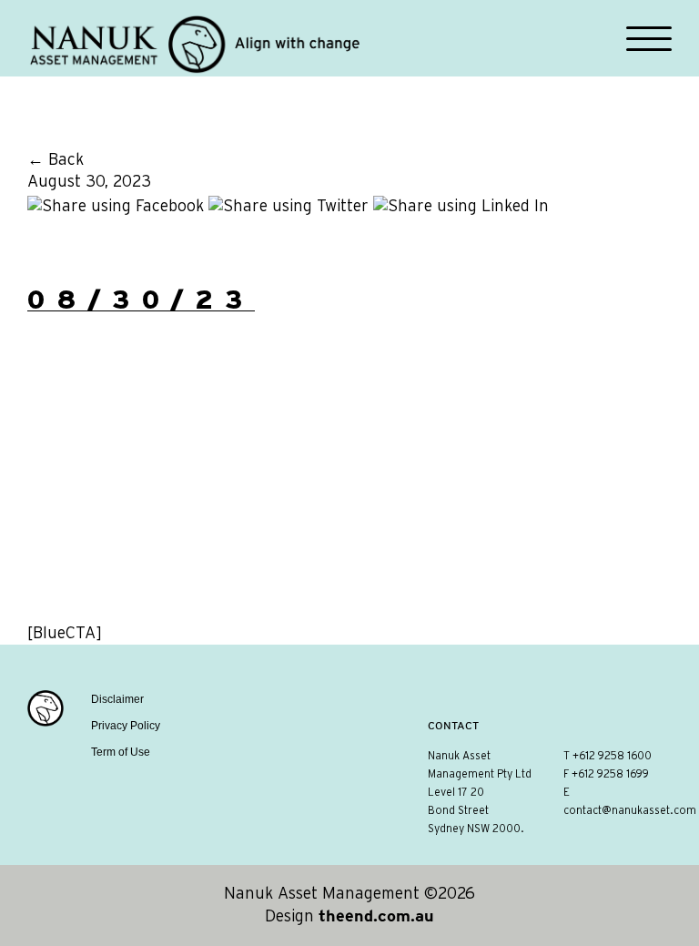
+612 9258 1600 (612, 755)
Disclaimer (117, 699)
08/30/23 (141, 299)
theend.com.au (376, 916)
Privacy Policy (125, 725)
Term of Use (120, 752)
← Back (55, 160)
